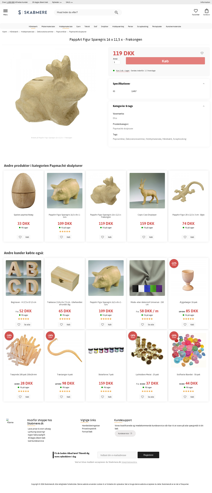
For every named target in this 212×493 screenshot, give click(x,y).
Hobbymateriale (65, 26)
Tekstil (87, 26)
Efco (115, 118)
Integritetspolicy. (129, 462)
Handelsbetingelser (91, 425)
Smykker (104, 26)
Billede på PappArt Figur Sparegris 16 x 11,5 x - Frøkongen (51, 138)
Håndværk (33, 26)
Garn (78, 26)
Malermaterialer (48, 26)
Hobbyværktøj (118, 26)
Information (205, 2)
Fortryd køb (87, 431)
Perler (130, 26)
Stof (95, 26)
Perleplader (157, 26)
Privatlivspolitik (89, 428)
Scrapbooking (142, 26)
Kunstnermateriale (173, 26)
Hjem (4, 31)
